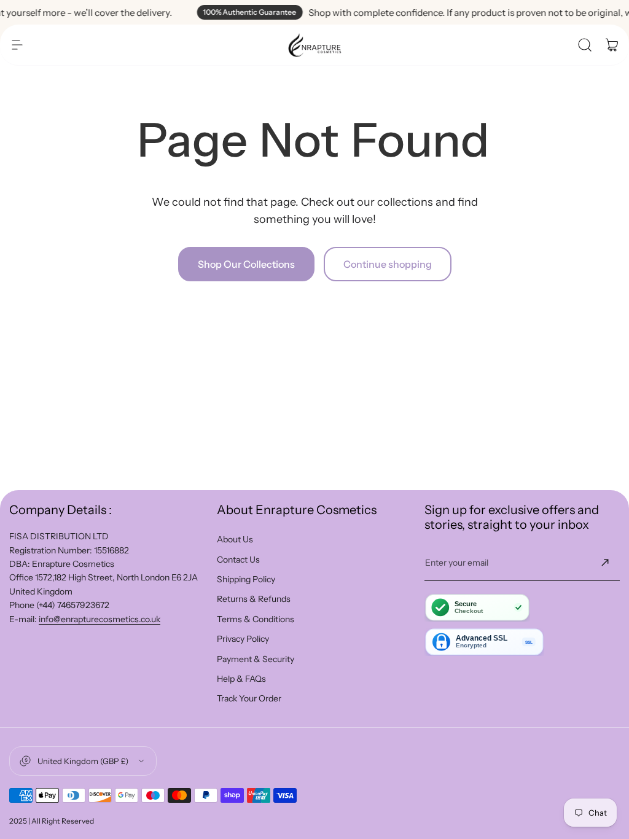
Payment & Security (255, 659)
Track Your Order (249, 698)
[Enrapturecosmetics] (314, 45)
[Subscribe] (605, 562)
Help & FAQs (241, 678)
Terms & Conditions (255, 619)
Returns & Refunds (254, 598)
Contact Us (238, 559)
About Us (235, 539)
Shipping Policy (246, 579)
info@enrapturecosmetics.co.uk (99, 619)
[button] (17, 44)
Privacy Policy (243, 638)
